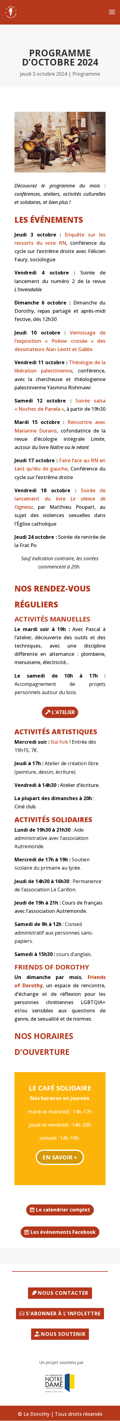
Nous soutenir (63, 1334)
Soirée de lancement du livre (60, 498)
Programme (86, 73)
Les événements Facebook (63, 1232)
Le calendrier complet (63, 1209)
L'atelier (63, 712)
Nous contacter (63, 1293)
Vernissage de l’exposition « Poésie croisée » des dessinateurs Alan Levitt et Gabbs (60, 341)
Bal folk (59, 742)
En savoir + (59, 1157)
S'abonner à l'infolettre (63, 1313)
